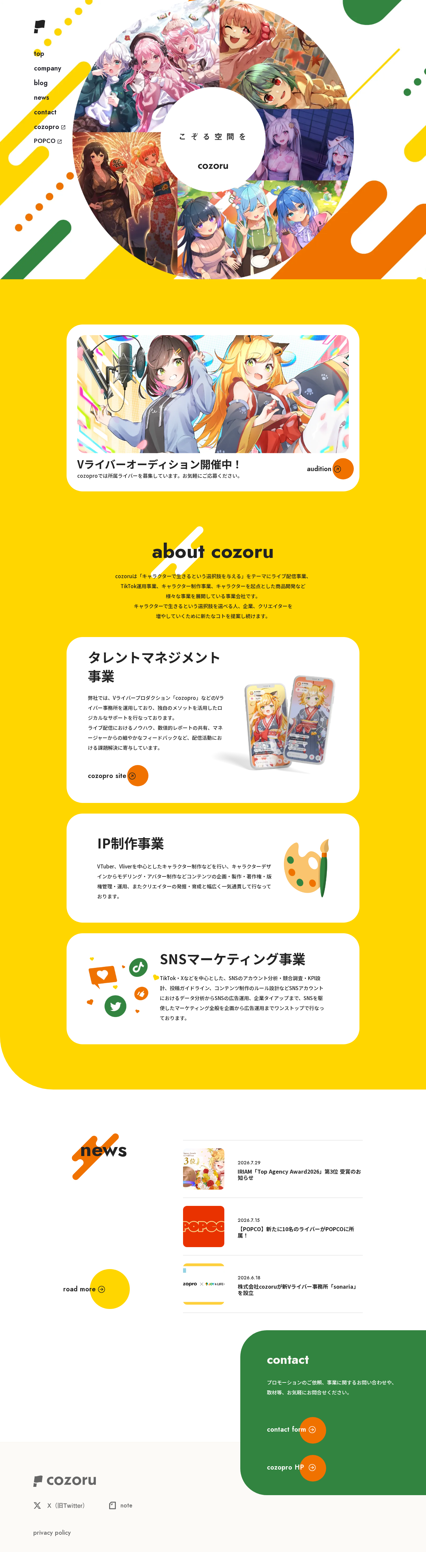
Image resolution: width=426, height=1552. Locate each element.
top (39, 54)
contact (45, 112)
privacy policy (52, 1532)
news (41, 97)
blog (41, 83)
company (47, 68)
